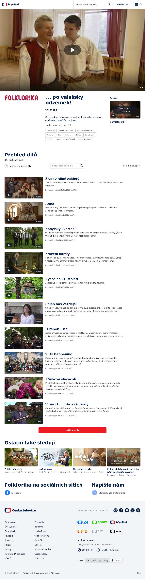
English (26, 573)
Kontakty (39, 558)
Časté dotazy (40, 553)
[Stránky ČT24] (82, 523)
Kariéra (37, 544)
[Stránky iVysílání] (118, 523)
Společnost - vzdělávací (65, 139)
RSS (138, 573)
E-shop (8, 549)
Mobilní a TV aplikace (15, 553)
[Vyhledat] (81, 166)
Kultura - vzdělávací (73, 135)
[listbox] (104, 560)
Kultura (50, 135)
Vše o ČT (9, 558)
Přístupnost (56, 573)
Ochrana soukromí (40, 573)
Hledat (109, 4)
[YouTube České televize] (127, 510)
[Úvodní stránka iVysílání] (13, 4)
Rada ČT (38, 540)
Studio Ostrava (41, 535)
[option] (92, 560)
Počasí (8, 544)
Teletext (9, 535)
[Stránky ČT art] (97, 532)
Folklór (59, 135)
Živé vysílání (10, 526)
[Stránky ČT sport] (99, 523)
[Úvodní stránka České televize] (20, 510)
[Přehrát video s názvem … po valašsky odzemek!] (72, 50)
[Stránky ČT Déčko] (82, 532)
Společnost (89, 135)
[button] (72, 50)
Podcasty (9, 540)
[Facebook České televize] (121, 510)
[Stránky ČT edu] (115, 532)
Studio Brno (40, 531)
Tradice (50, 139)
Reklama (38, 526)
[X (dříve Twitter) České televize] (132, 510)
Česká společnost (85, 139)
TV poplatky (10, 531)
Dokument (51, 131)
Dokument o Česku (66, 131)
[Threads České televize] (138, 510)
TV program (10, 522)
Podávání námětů (42, 549)
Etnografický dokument (86, 131)
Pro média (39, 522)
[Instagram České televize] (115, 510)
